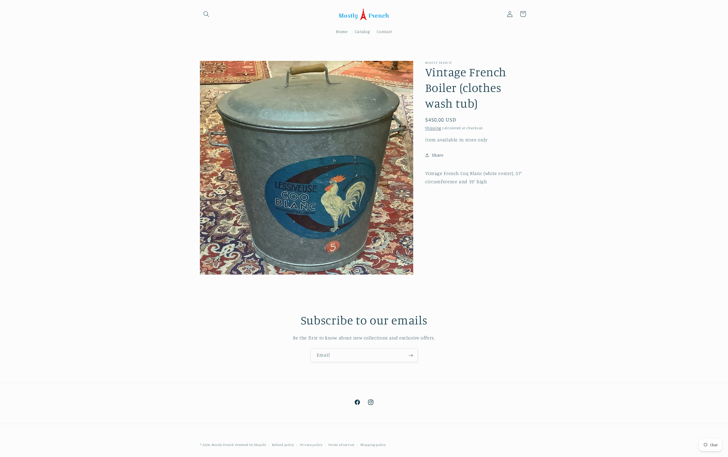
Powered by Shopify (250, 445)
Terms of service (341, 445)
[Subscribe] (410, 355)
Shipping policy (373, 445)
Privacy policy (311, 445)
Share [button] (437, 155)
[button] (206, 13)
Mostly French (223, 445)
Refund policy (283, 445)
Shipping (433, 128)
